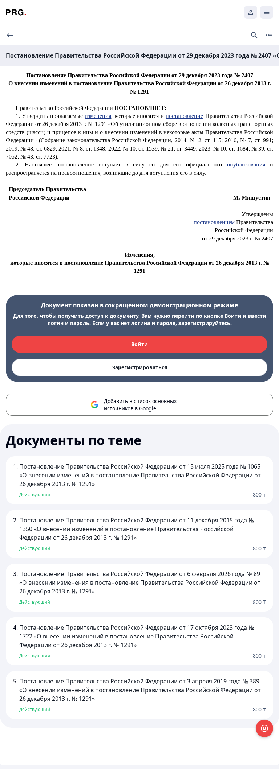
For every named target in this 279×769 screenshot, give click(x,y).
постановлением (214, 222)
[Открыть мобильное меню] (266, 12)
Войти (139, 344)
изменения (98, 116)
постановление (184, 116)
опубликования (246, 164)
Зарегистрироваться (139, 367)
